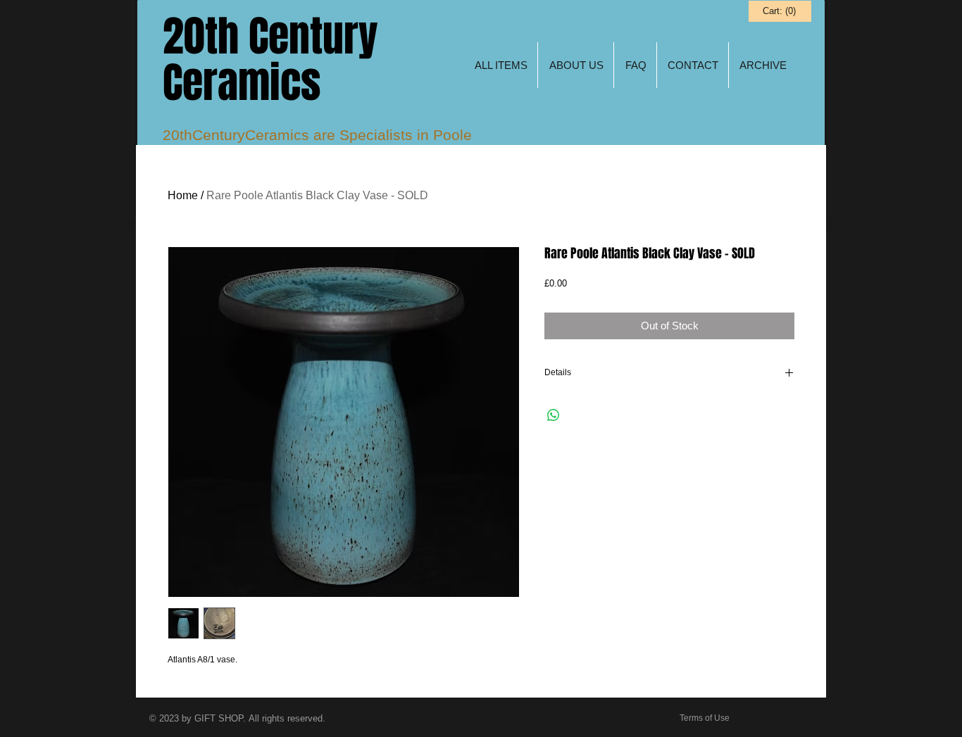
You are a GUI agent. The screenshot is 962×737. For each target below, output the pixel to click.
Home (183, 195)
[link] (779, 11)
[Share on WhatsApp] (553, 415)
